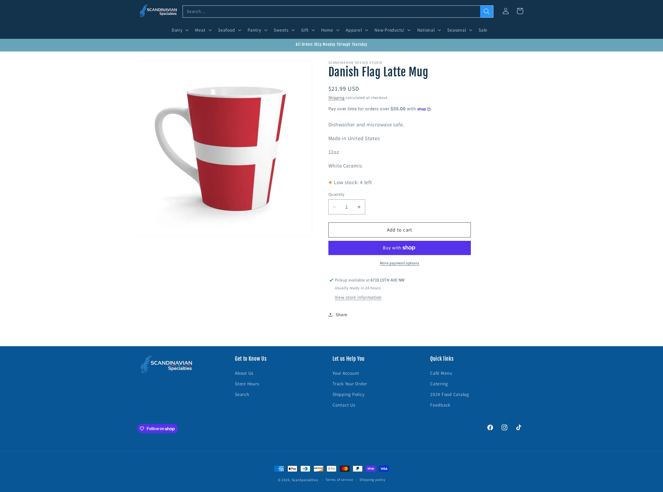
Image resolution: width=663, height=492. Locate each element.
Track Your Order (350, 384)
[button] (179, 30)
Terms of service (339, 479)
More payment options (399, 263)
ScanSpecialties (305, 479)
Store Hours (247, 384)
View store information (358, 297)
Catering (439, 384)
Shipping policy (372, 479)
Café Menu (441, 373)
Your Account (346, 373)
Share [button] (342, 314)
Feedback (440, 405)
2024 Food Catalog (449, 394)
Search (242, 394)
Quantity (336, 194)
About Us (244, 373)
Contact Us (344, 405)
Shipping (336, 97)
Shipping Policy (348, 394)
